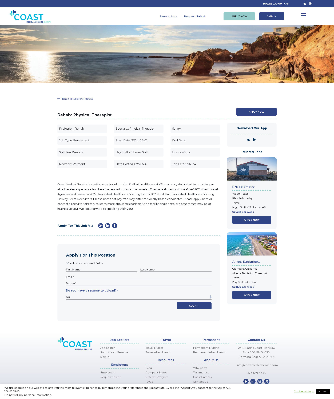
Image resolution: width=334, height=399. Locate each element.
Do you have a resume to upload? (92, 290)
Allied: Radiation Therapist (245, 262)
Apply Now (252, 219)
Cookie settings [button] (304, 391)
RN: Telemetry (243, 186)
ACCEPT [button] (323, 391)
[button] (239, 16)
